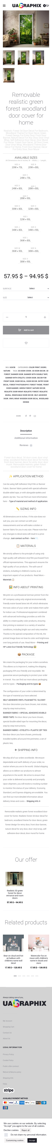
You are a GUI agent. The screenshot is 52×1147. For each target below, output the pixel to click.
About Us (6, 1039)
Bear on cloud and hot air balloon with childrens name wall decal (13, 959)
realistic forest (31, 392)
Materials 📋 (8, 579)
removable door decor (22, 395)
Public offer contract (11, 1066)
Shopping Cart (8, 1027)
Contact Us (7, 1033)
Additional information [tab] (26, 438)
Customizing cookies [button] (15, 1140)
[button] (7, 317)
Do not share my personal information (28, 1135)
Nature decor (38, 388)
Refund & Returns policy (12, 1072)
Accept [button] (32, 1140)
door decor (31, 381)
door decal (20, 381)
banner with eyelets (15, 378)
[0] (47, 5)
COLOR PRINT (34, 367)
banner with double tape (36, 374)
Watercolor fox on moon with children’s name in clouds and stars (39, 959)
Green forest (25, 388)
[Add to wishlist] (26, 343)
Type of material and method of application (28, 501)
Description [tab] (26, 430)
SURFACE (7, 289)
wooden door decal (29, 399)
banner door (17, 374)
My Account (7, 1021)
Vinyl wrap (14, 399)
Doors (43, 367)
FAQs (5, 1084)
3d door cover (24, 371)
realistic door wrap (13, 392)
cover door (31, 378)
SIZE (5, 298)
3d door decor (38, 371)
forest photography (19, 385)
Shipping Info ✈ (34, 801)
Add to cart (28, 330)
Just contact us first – (24, 538)
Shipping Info (8, 1078)
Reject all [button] (25, 1130)
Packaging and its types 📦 (29, 684)
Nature (7, 371)
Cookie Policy (8, 1060)
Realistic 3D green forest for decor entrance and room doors (14, 894)
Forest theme (36, 385)
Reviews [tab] (25, 445)
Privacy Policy (8, 1054)
